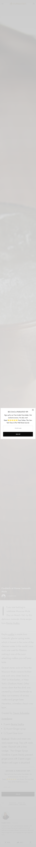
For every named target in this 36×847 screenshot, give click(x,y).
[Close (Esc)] (33, 411)
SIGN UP (18, 434)
